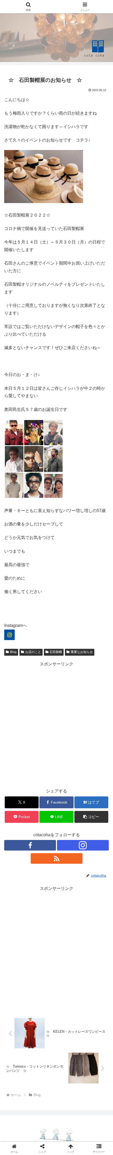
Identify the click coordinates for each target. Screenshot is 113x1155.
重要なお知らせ (82, 652)
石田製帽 (55, 652)
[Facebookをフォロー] (30, 845)
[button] (91, 817)
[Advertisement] (56, 725)
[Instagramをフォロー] (83, 845)
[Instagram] (9, 635)
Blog (13, 652)
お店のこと (33, 652)
